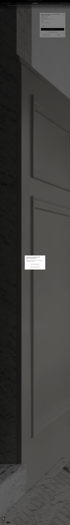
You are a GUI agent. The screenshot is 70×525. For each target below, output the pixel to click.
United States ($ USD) (35, 264)
